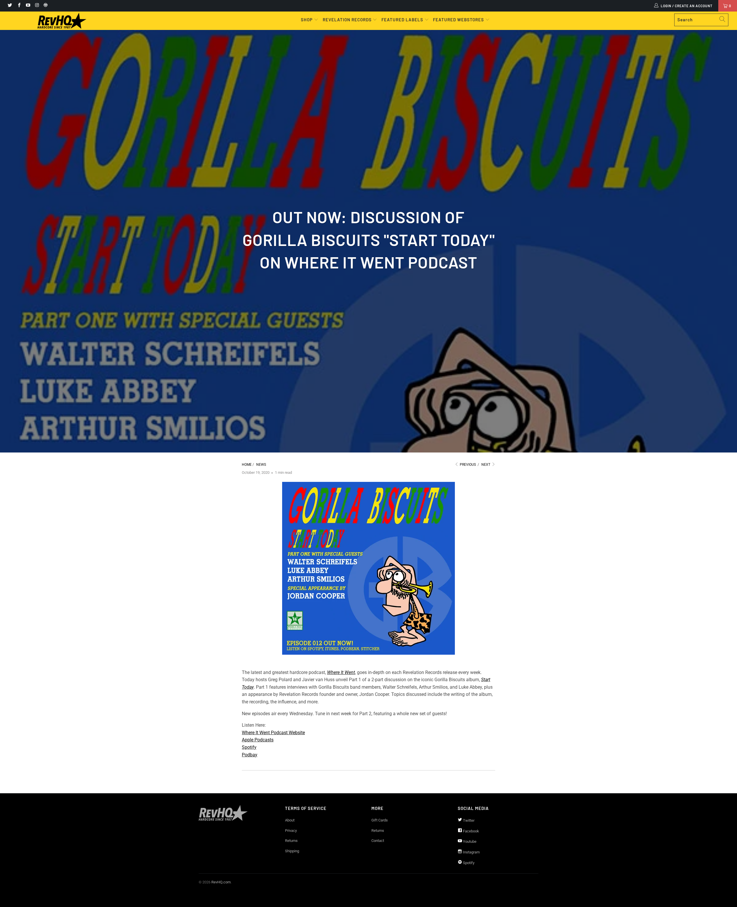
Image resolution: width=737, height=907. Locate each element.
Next (486, 465)
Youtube (469, 841)
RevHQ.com (221, 882)
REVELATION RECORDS (347, 19)
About (290, 820)
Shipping (292, 851)
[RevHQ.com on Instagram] (36, 6)
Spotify (249, 747)
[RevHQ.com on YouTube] (27, 6)
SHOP (307, 19)
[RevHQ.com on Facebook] (18, 6)
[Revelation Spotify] (45, 6)
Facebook (470, 831)
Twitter (468, 820)
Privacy (291, 830)
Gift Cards (379, 820)
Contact (377, 840)
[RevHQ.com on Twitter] (9, 6)
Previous (467, 465)
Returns (291, 840)
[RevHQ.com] (62, 21)
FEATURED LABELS (402, 19)
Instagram (471, 852)
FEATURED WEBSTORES (459, 19)
